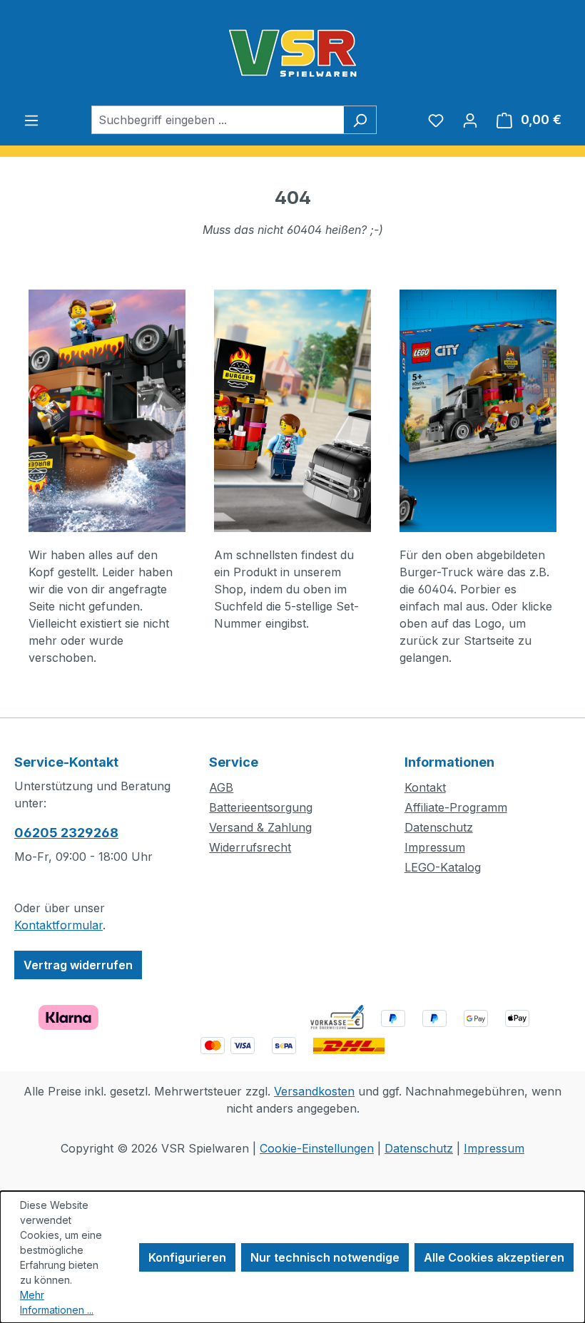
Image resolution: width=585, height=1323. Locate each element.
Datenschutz (439, 827)
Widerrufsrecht (250, 847)
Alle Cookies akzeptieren (494, 1257)
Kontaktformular (58, 925)
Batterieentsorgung (260, 807)
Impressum (435, 847)
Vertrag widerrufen (78, 965)
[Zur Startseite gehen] (292, 52)
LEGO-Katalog (443, 867)
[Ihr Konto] (470, 120)
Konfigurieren (187, 1257)
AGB (221, 787)
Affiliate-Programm (456, 807)
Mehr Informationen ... (56, 1302)
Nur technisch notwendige (325, 1257)
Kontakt (425, 787)
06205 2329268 (66, 832)
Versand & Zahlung (260, 827)
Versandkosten (314, 1091)
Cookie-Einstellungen (317, 1148)
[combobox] (217, 120)
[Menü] (31, 120)
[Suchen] (360, 120)
